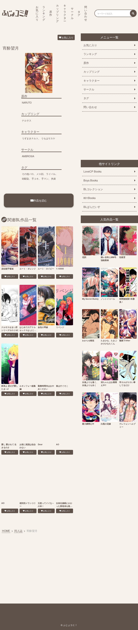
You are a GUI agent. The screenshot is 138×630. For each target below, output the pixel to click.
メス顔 (39, 174)
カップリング (57, 13)
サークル (72, 13)
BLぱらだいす (91, 206)
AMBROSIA (28, 156)
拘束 (53, 178)
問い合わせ (85, 13)
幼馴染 (25, 178)
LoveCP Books (92, 171)
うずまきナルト (30, 138)
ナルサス (26, 120)
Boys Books (90, 180)
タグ (79, 13)
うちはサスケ (48, 138)
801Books (89, 197)
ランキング (43, 13)
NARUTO (27, 102)
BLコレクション (93, 189)
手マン (44, 178)
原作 (50, 13)
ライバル (51, 174)
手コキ (35, 178)
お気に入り (37, 13)
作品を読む (40, 200)
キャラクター (64, 13)
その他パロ (28, 174)
